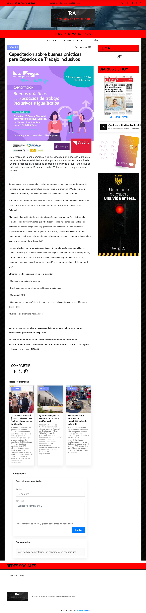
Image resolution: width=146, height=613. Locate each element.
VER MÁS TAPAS (119, 117)
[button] (122, 2)
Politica (51, 40)
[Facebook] (132, 2)
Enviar (78, 530)
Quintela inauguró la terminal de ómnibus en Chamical (49, 418)
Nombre (19, 489)
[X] (127, 2)
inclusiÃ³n (93, 40)
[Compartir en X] (20, 371)
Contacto (84, 34)
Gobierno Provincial (72, 40)
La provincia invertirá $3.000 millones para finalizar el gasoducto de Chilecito (21, 419)
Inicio (58, 34)
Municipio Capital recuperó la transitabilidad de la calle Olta (77, 419)
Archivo (70, 34)
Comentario (20, 501)
